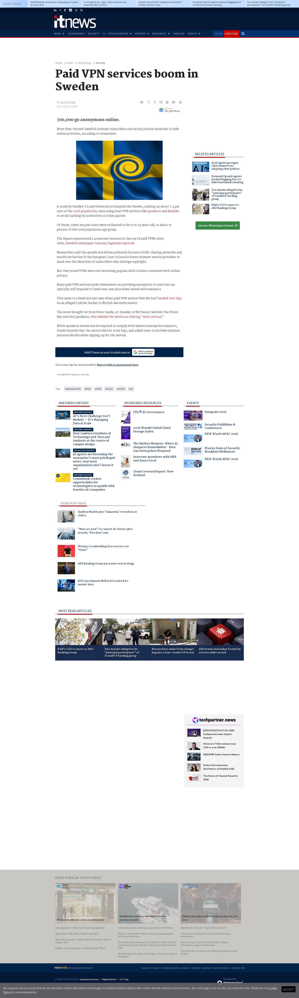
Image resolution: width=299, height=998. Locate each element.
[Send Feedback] (167, 102)
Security (100, 63)
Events (193, 403)
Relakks (173, 211)
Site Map (236, 968)
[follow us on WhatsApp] (76, 10)
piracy (88, 388)
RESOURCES (159, 33)
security (121, 388)
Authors (186, 968)
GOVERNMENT (76, 33)
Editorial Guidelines (172, 968)
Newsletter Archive (221, 968)
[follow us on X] (60, 10)
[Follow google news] (169, 110)
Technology (84, 63)
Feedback (196, 968)
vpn (131, 388)
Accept (288, 989)
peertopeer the (73, 388)
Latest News (12, 3)
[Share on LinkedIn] (161, 102)
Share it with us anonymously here (117, 364)
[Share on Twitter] (149, 102)
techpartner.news (89, 979)
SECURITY (94, 33)
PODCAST (179, 33)
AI (104, 33)
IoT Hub (124, 979)
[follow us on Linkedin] (55, 10)
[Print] (179, 102)
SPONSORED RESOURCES (142, 403)
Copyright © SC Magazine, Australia (73, 374)
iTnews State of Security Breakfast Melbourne (222, 450)
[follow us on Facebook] (65, 10)
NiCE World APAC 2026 (221, 434)
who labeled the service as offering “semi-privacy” (127, 316)
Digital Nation (109, 979)
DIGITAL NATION (118, 33)
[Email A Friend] (173, 102)
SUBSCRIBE (231, 33)
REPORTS (140, 33)
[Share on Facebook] (155, 102)
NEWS (57, 33)
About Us (157, 968)
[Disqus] (117, 709)
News (70, 63)
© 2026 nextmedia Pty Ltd (81, 968)
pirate (98, 388)
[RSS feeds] (81, 10)
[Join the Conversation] (142, 102)
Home (58, 63)
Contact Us (146, 968)
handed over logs (169, 298)
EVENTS (192, 33)
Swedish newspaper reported (99, 243)
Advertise (206, 968)
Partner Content (74, 403)
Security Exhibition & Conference (220, 426)
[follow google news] (70, 10)
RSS (242, 968)
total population (85, 211)
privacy (109, 388)
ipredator (154, 211)
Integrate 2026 (215, 412)
